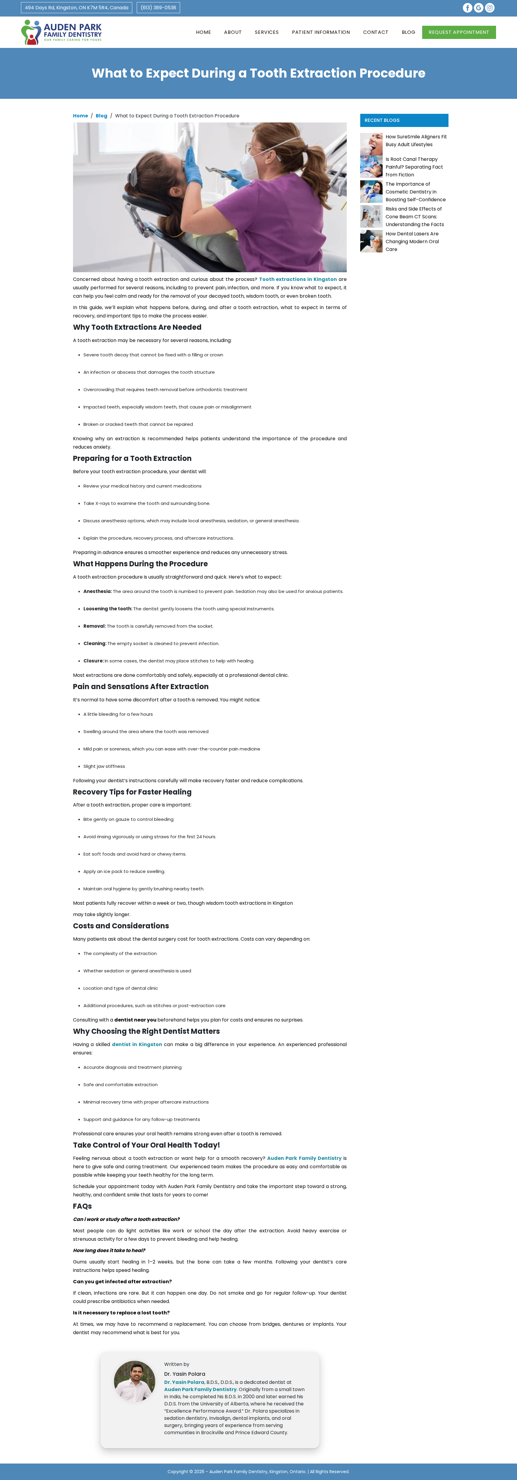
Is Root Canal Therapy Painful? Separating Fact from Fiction (414, 167)
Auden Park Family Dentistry (304, 1158)
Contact (376, 32)
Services (267, 32)
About (233, 32)
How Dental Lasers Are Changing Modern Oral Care (412, 241)
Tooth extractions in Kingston (298, 279)
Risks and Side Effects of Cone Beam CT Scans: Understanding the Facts (415, 216)
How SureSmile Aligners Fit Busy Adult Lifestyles (416, 140)
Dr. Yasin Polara (184, 1382)
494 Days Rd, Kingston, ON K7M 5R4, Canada (76, 7)
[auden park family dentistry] (61, 32)
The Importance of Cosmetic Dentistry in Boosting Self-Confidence (416, 192)
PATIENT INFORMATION (321, 32)
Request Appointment (459, 32)
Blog (409, 32)
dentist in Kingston (137, 1044)
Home (203, 32)
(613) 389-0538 (158, 7)
